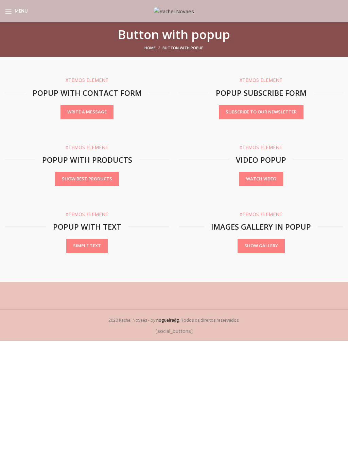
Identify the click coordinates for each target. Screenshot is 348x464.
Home (150, 47)
